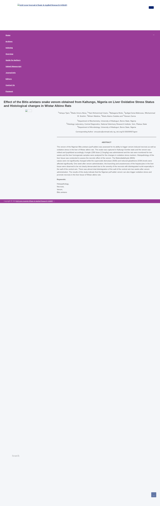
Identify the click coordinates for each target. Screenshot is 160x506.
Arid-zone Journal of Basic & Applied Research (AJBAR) (34, 201)
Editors (9, 79)
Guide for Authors (13, 60)
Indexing (9, 48)
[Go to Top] (153, 494)
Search (13, 462)
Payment (9, 91)
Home (8, 35)
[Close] (151, 7)
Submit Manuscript (13, 66)
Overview (9, 54)
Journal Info (11, 73)
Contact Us (10, 85)
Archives (9, 41)
